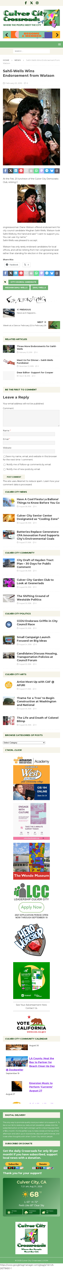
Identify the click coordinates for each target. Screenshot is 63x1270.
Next (56, 35)
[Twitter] (31, 3)
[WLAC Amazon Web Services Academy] (31, 798)
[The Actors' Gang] (31, 301)
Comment (8, 408)
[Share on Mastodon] (41, 171)
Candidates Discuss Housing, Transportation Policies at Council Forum (37, 657)
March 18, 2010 (24, 376)
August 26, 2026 (25, 587)
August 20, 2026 (25, 664)
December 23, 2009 (26, 366)
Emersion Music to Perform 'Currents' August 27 (41, 1094)
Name (6, 430)
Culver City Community (19, 552)
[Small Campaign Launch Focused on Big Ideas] (9, 640)
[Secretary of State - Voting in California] (31, 1031)
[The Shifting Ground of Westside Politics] (9, 598)
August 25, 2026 (25, 603)
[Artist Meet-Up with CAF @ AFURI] (9, 684)
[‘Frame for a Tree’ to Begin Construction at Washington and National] (9, 700)
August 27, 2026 (25, 542)
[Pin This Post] (21, 171)
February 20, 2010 (14, 83)
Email (6, 439)
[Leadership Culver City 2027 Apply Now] (31, 917)
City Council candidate (23, 282)
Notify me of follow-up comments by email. (28, 464)
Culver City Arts (15, 674)
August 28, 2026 (25, 506)
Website (7, 448)
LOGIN (45, 1260)
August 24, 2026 (25, 644)
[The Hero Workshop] (31, 957)
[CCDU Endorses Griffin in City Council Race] (9, 623)
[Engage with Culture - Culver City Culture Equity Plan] (31, 838)
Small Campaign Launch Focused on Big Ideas (33, 639)
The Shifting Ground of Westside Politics (33, 597)
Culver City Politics (18, 613)
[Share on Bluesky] (52, 171)
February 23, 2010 (25, 352)
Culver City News (16, 492)
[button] (59, 44)
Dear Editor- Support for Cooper (35, 372)
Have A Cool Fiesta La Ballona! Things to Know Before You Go (38, 501)
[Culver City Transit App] (31, 997)
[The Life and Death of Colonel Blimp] (9, 720)
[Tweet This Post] (10, 171)
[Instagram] (37, 3)
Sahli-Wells (39, 287)
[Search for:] (31, 51)
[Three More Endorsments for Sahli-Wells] (9, 349)
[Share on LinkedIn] (15, 171)
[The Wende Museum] (31, 878)
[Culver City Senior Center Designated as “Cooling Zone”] (9, 518)
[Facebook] (25, 3)
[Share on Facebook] (5, 171)
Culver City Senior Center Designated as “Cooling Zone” (38, 517)
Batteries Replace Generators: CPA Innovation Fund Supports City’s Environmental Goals (38, 535)
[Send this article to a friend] (26, 171)
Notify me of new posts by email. (23, 469)
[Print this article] (31, 171)
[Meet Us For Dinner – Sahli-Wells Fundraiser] (9, 362)
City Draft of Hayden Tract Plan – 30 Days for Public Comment (35, 564)
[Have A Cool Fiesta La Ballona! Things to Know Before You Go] (9, 502)
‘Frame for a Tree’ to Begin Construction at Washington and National (36, 701)
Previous (6, 35)
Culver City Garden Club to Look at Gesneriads (35, 581)
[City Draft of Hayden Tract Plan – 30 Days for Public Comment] (9, 563)
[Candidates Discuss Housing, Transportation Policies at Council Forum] (9, 656)
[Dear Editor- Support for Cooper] (9, 375)
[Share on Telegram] (46, 171)
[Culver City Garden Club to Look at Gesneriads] (9, 582)
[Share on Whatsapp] (36, 171)
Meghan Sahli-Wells (16, 287)
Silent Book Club (39, 1049)
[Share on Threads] (57, 171)
